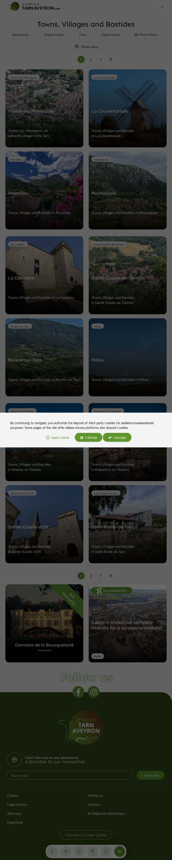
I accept (120, 437)
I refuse (91, 437)
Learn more (60, 437)
